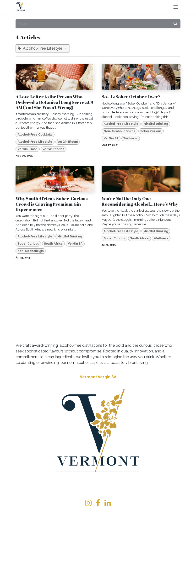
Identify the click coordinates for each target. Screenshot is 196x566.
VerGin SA (111, 138)
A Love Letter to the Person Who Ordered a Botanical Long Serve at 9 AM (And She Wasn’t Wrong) (54, 102)
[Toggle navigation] (175, 7)
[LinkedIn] (107, 503)
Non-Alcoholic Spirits (119, 131)
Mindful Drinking (155, 124)
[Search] (175, 23)
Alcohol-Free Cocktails (35, 134)
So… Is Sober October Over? (131, 96)
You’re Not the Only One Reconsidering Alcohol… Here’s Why (140, 201)
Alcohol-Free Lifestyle (35, 141)
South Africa (53, 243)
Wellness (130, 138)
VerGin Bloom (67, 141)
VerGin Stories (53, 149)
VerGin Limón (28, 149)
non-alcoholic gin (31, 251)
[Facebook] (98, 503)
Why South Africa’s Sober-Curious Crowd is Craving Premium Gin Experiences (52, 204)
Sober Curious (151, 131)
